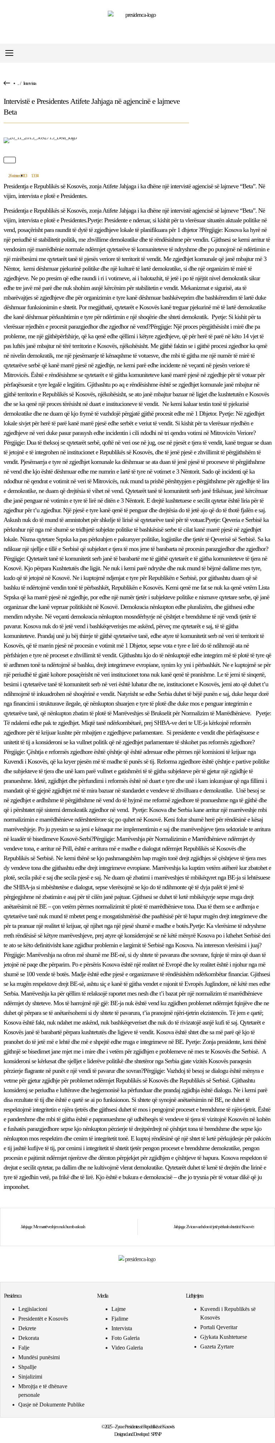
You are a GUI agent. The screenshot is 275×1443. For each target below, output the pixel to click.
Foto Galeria (125, 1338)
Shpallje (27, 1367)
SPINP (156, 1434)
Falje (23, 1348)
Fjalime (119, 1319)
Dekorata (28, 1338)
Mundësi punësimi (39, 1357)
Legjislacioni (32, 1309)
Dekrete (27, 1328)
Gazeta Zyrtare (217, 1346)
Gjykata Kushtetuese (223, 1337)
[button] (265, 53)
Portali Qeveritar (218, 1327)
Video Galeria (127, 1348)
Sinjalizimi (30, 1377)
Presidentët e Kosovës (43, 1319)
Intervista (29, 83)
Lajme (118, 1309)
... (18, 83)
